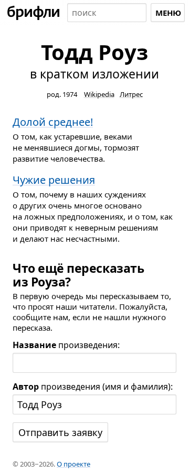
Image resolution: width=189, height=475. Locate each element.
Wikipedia (99, 94)
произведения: (66, 345)
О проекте (73, 464)
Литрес (131, 94)
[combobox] (106, 12)
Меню (168, 12)
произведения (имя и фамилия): (93, 386)
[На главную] (33, 13)
